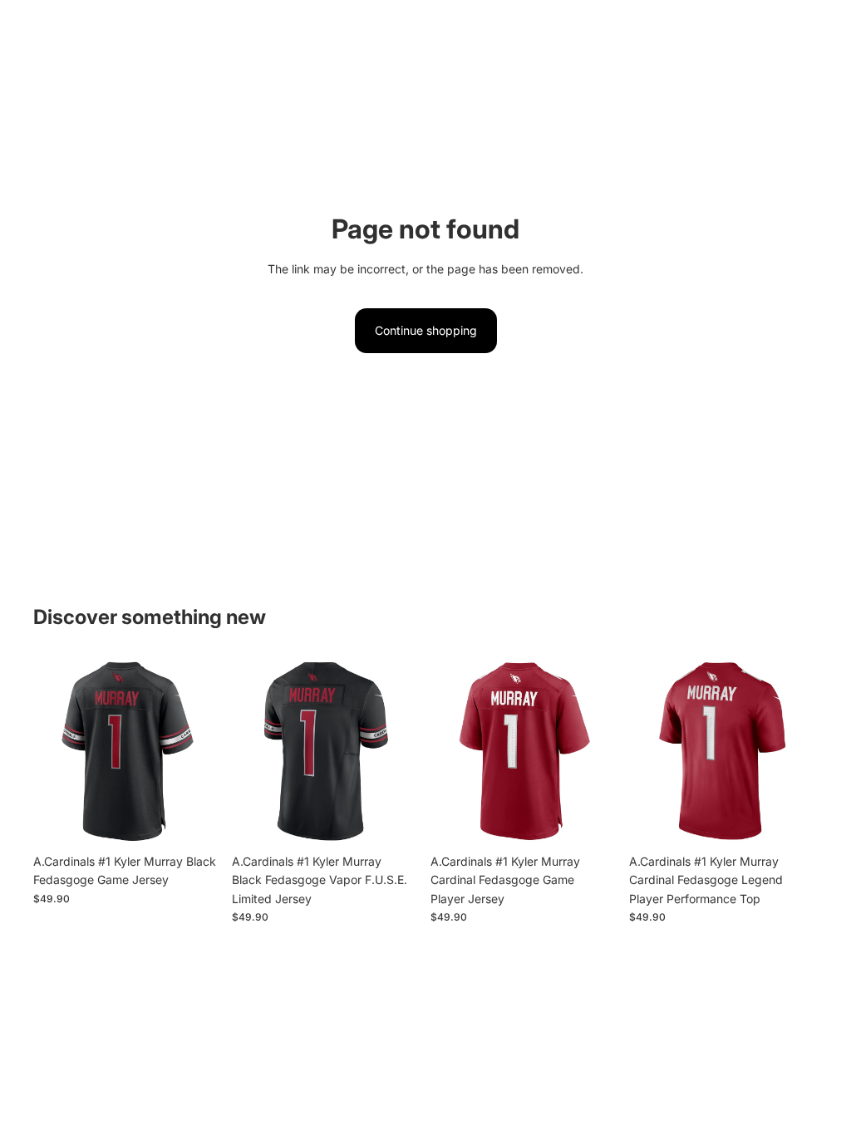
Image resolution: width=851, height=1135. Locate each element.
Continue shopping (426, 330)
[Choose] (196, 820)
